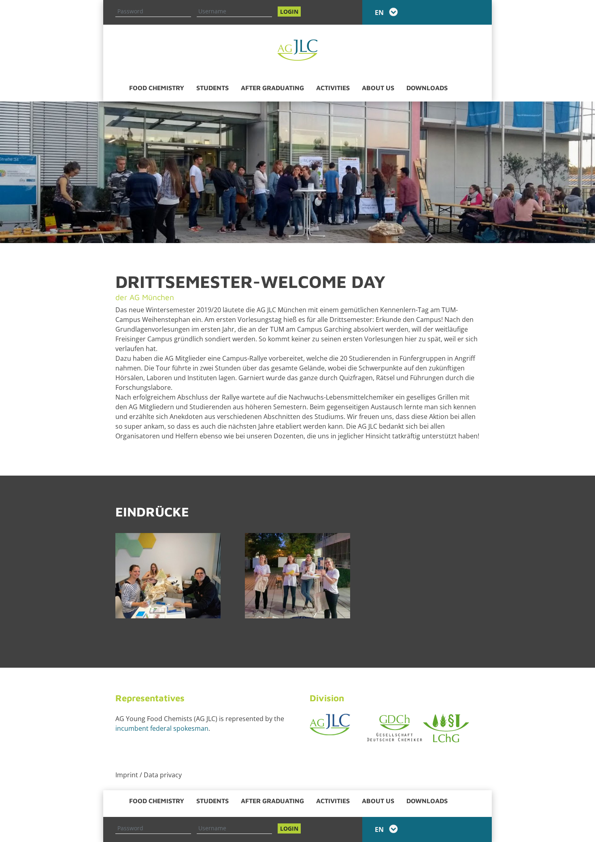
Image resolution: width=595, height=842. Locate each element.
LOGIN (289, 11)
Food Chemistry (156, 87)
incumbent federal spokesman (161, 728)
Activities (333, 87)
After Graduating (272, 87)
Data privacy (163, 774)
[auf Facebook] (450, 12)
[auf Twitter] (461, 12)
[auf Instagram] (474, 12)
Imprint (126, 774)
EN (380, 12)
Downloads (427, 87)
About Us (378, 87)
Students (212, 87)
